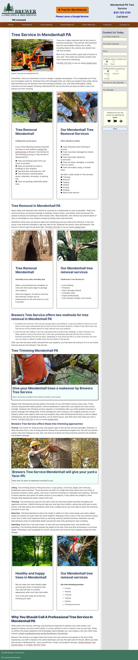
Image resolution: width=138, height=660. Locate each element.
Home (10, 25)
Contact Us (125, 25)
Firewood (107, 25)
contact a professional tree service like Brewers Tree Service (42, 634)
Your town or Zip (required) (113, 82)
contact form (91, 63)
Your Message (108, 90)
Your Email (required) (111, 44)
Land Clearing (46, 25)
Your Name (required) (111, 36)
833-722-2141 (122, 12)
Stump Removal (67, 25)
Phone (105, 51)
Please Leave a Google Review (72, 16)
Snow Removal (88, 25)
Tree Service (26, 25)
